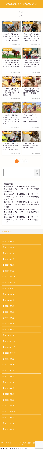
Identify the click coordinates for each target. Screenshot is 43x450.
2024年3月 (9, 329)
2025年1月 (9, 271)
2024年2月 (9, 335)
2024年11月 (10, 282)
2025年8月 (9, 241)
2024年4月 (9, 323)
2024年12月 (10, 277)
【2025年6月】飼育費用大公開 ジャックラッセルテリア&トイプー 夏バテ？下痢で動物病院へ (21, 189)
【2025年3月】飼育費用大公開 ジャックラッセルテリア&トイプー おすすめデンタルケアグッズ (21, 212)
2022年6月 (9, 429)
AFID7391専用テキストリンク (13, 448)
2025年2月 (9, 265)
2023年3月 (9, 394)
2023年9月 (9, 359)
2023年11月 (10, 347)
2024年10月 (10, 288)
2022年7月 (9, 423)
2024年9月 (9, 294)
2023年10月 (10, 353)
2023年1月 (9, 406)
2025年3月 (9, 259)
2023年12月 (10, 341)
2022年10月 (10, 411)
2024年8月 (9, 300)
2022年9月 (9, 417)
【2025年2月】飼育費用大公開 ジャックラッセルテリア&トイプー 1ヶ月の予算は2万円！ (21, 219)
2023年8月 (9, 365)
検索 (37, 172)
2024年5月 (9, 318)
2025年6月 (9, 247)
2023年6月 (9, 376)
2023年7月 (9, 370)
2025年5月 (9, 253)
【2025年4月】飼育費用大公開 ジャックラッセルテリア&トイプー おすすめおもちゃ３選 (21, 204)
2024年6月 (9, 312)
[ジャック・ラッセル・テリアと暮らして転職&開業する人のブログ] (21, 5)
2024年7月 (9, 306)
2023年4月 (9, 388)
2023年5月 (9, 382)
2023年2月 (9, 400)
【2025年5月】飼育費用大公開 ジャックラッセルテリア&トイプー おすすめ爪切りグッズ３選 (21, 197)
